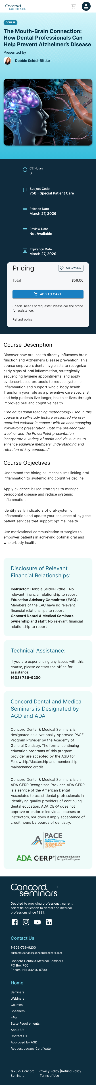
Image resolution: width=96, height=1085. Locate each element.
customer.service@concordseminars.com (36, 952)
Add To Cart (50, 294)
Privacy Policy (49, 1071)
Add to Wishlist (73, 268)
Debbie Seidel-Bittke (32, 60)
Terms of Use (49, 1075)
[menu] (86, 6)
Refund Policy (71, 1071)
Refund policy (23, 319)
